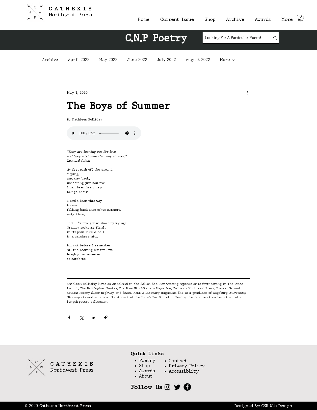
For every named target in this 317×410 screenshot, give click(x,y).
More (225, 60)
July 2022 (166, 60)
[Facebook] (187, 387)
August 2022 (198, 60)
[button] (300, 18)
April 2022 (78, 60)
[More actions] (247, 93)
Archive (50, 60)
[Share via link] (105, 317)
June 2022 (137, 60)
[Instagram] (167, 387)
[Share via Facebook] (69, 317)
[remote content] (158, 133)
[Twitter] (177, 387)
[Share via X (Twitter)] (81, 317)
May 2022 (108, 60)
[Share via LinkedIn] (93, 317)
